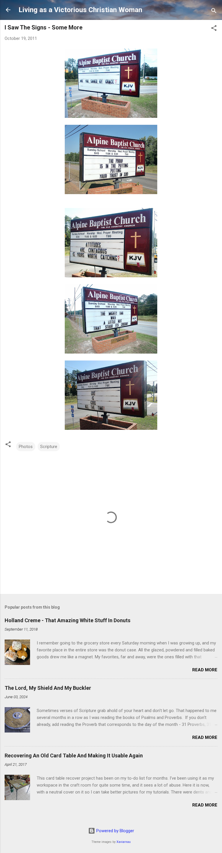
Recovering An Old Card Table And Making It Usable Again (74, 755)
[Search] (213, 12)
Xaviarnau (123, 842)
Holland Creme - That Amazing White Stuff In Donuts (67, 620)
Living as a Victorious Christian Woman (80, 10)
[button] (213, 29)
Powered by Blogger (114, 830)
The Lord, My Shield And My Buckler (48, 688)
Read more (204, 669)
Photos (26, 446)
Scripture (48, 446)
